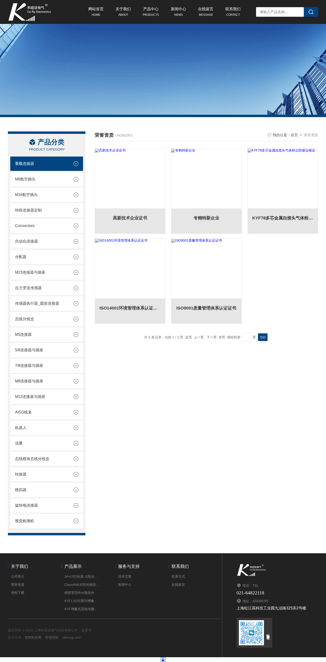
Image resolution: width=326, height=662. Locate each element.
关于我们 (123, 11)
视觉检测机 (24, 521)
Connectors (25, 226)
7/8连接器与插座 (29, 366)
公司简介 (17, 576)
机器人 (20, 428)
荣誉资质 (17, 584)
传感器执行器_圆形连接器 (37, 303)
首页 (294, 135)
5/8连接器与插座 (29, 350)
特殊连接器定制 (28, 210)
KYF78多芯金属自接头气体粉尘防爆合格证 (282, 218)
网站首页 (96, 11)
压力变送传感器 (28, 288)
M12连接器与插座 (30, 397)
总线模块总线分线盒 (32, 459)
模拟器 (20, 490)
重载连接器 (24, 164)
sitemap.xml (71, 637)
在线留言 (205, 11)
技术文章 (124, 576)
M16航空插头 (26, 195)
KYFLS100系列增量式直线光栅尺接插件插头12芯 (82, 601)
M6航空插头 (25, 179)
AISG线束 (23, 412)
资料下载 (17, 593)
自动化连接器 (26, 241)
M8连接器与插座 (29, 381)
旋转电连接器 (26, 505)
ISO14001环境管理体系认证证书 (130, 308)
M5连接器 (23, 334)
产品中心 (151, 11)
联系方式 (178, 576)
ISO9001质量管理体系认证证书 (206, 308)
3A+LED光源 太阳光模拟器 (82, 576)
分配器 (20, 257)
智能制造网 (33, 637)
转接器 (20, 474)
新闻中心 (178, 11)
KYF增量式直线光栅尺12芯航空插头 (82, 609)
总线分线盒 (24, 319)
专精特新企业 (206, 218)
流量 (19, 443)
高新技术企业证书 (130, 218)
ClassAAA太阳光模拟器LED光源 (82, 584)
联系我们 (233, 11)
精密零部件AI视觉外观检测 (82, 593)
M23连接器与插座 (30, 272)
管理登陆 (51, 637)
